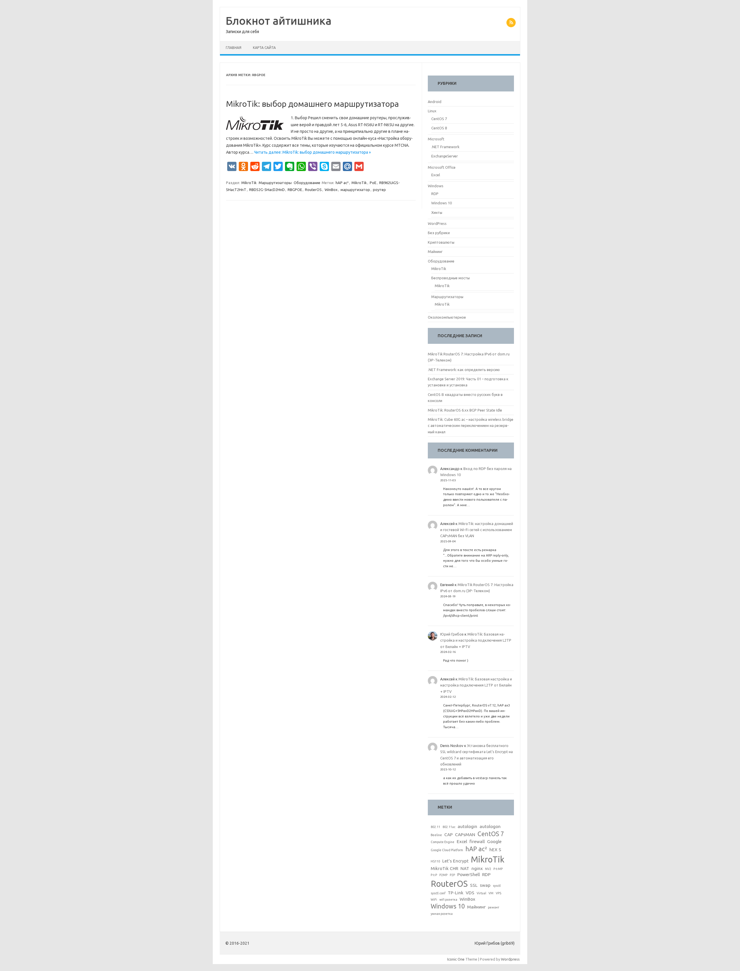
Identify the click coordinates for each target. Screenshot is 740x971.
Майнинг (435, 251)
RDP (435, 194)
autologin (467, 826)
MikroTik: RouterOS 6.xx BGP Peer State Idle (465, 410)
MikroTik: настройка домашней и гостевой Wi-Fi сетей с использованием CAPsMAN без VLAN (476, 530)
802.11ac (449, 827)
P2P (452, 875)
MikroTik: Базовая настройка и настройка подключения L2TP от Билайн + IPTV (475, 640)
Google (494, 841)
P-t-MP (498, 869)
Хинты (436, 212)
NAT (464, 868)
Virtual (481, 893)
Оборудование (307, 183)
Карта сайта (264, 47)
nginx (477, 868)
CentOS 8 (439, 128)
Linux (432, 111)
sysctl (497, 885)
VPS (498, 893)
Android (434, 102)
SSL (474, 885)
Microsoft (436, 139)
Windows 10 (441, 203)
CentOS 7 (439, 119)
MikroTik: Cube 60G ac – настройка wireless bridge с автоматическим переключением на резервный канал (470, 425)
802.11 (435, 827)
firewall (477, 841)
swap (485, 885)
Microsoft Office (442, 167)
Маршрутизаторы (275, 183)
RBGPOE (295, 190)
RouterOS (313, 190)
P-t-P (434, 875)
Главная (233, 47)
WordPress (437, 223)
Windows (435, 186)
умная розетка (442, 913)
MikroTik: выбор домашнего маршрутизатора (312, 103)
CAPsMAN (465, 834)
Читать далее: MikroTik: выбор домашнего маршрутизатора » (312, 152)
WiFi (434, 899)
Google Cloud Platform (447, 850)
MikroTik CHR (444, 868)
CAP (448, 834)
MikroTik (249, 183)
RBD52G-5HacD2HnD (267, 190)
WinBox (331, 190)
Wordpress (510, 959)
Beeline (436, 835)
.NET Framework (445, 147)
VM (491, 893)
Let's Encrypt (455, 860)
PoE (373, 183)
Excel (435, 175)
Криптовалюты (441, 242)
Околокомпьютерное (447, 317)
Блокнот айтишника (279, 20)
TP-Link (455, 892)
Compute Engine (442, 842)
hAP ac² (342, 183)
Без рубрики (439, 233)
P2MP (443, 875)
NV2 (488, 869)
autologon (490, 826)
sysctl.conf (438, 893)
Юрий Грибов (452, 634)
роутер (379, 190)
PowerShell (468, 874)
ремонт (493, 907)
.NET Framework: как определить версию (464, 370)
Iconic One (456, 959)
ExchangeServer (444, 156)
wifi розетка (448, 899)
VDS (470, 892)
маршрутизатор (355, 190)
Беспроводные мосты (450, 278)
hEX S (495, 849)
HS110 (435, 861)
